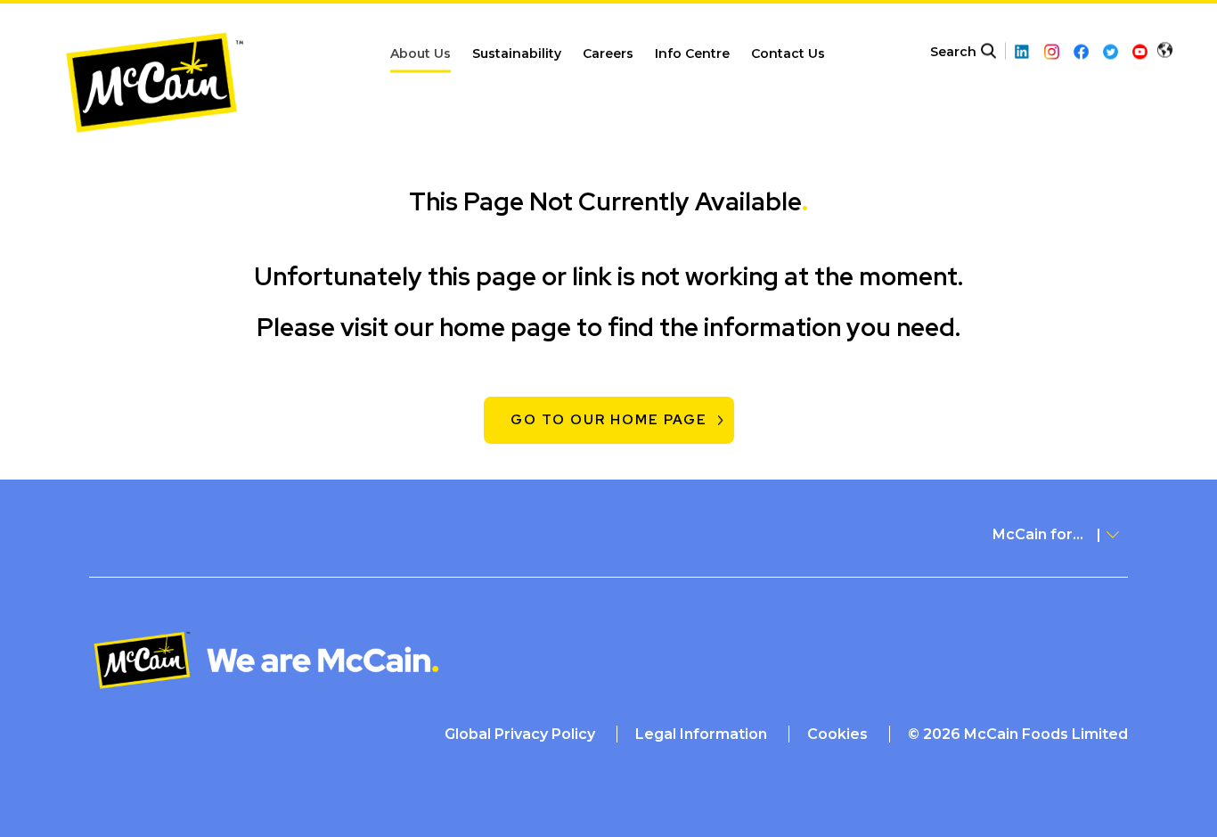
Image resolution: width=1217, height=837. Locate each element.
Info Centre (692, 53)
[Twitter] (1110, 52)
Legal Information (701, 734)
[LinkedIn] (1022, 52)
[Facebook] (1081, 52)
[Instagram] (1051, 52)
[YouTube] (1140, 52)
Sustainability (516, 53)
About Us (420, 53)
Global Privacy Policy (520, 734)
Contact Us (788, 53)
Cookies (837, 734)
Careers (608, 53)
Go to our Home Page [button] (608, 420)
